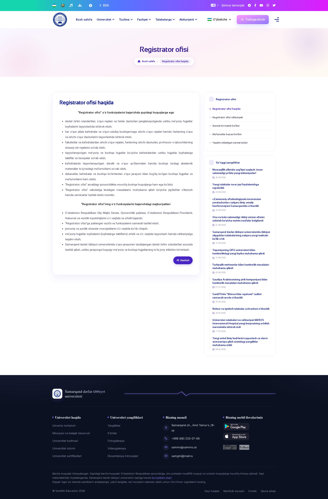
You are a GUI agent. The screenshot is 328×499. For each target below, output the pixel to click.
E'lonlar (112, 433)
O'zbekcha (220, 19)
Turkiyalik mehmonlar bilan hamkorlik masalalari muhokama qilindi (240, 266)
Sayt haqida (212, 491)
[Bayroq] (54, 5)
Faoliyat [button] (142, 19)
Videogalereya (117, 448)
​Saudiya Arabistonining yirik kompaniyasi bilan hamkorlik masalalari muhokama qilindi (239, 281)
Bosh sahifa (84, 19)
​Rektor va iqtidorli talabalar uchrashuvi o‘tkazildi (240, 308)
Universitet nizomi (63, 448)
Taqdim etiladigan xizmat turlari (230, 142)
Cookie (252, 491)
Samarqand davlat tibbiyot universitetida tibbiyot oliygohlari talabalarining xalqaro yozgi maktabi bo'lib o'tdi (241, 235)
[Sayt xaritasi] (80, 5)
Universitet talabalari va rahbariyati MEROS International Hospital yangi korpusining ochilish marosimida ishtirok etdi (240, 323)
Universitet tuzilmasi (65, 441)
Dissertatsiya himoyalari (123, 456)
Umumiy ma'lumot (64, 425)
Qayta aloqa (268, 491)
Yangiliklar (114, 425)
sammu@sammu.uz (184, 447)
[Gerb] (63, 5)
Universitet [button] (104, 19)
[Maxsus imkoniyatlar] (91, 5)
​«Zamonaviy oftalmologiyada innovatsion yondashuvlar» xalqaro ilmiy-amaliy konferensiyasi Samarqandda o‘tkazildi (236, 202)
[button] (215, 5)
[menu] (276, 19)
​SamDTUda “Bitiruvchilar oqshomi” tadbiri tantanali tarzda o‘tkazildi (237, 296)
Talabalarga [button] (163, 19)
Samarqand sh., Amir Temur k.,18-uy (193, 428)
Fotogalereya (116, 441)
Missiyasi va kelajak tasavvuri (71, 433)
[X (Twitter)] (274, 5)
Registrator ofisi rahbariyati (227, 117)
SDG (105, 5)
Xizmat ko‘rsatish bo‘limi (225, 125)
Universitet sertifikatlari (66, 456)
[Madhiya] (71, 5)
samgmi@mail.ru (182, 456)
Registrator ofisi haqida (226, 108)
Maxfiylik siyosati (233, 491)
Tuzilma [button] (124, 19)
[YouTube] (261, 5)
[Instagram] (267, 5)
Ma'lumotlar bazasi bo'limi (226, 134)
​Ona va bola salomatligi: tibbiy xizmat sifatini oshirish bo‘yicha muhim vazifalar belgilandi (238, 219)
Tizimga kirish (254, 19)
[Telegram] (249, 5)
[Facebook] (255, 5)
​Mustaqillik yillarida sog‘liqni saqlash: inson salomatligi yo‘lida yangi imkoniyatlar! (237, 171)
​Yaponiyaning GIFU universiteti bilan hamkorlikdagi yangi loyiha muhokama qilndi (238, 252)
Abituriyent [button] (186, 19)
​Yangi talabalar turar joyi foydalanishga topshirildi (235, 186)
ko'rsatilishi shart (162, 477)
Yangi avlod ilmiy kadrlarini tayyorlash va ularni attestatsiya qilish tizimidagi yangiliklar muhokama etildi (239, 342)
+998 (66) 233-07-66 (185, 438)
